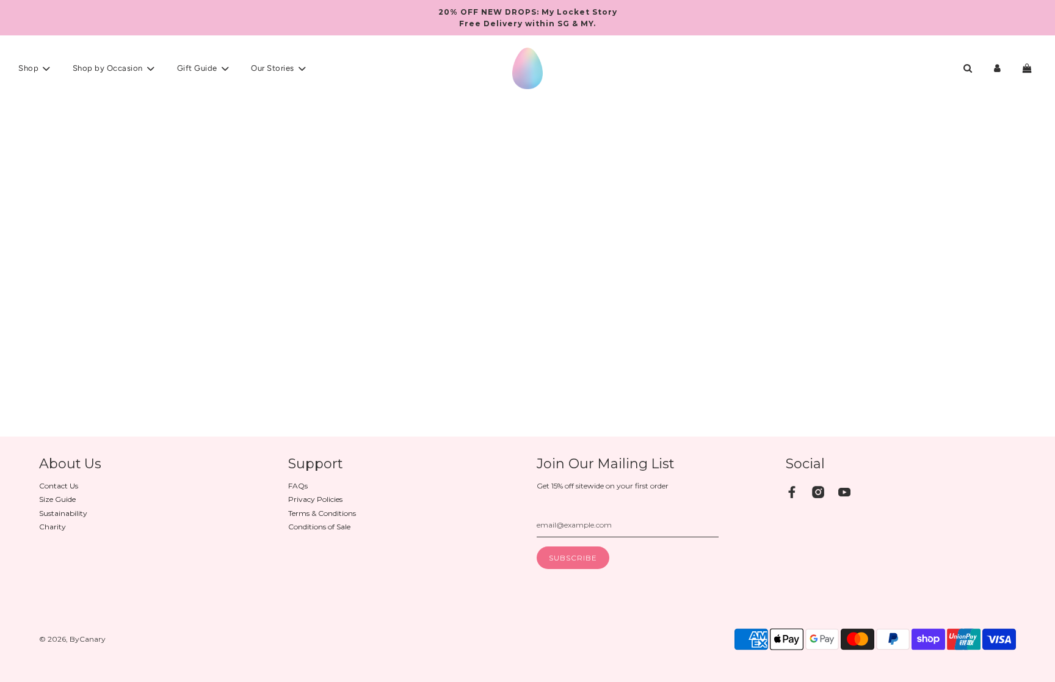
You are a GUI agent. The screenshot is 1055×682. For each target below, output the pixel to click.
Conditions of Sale (319, 526)
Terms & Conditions (322, 513)
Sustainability (63, 513)
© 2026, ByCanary (72, 639)
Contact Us (58, 485)
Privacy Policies (315, 499)
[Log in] (997, 68)
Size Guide (57, 499)
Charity (52, 526)
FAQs (298, 485)
